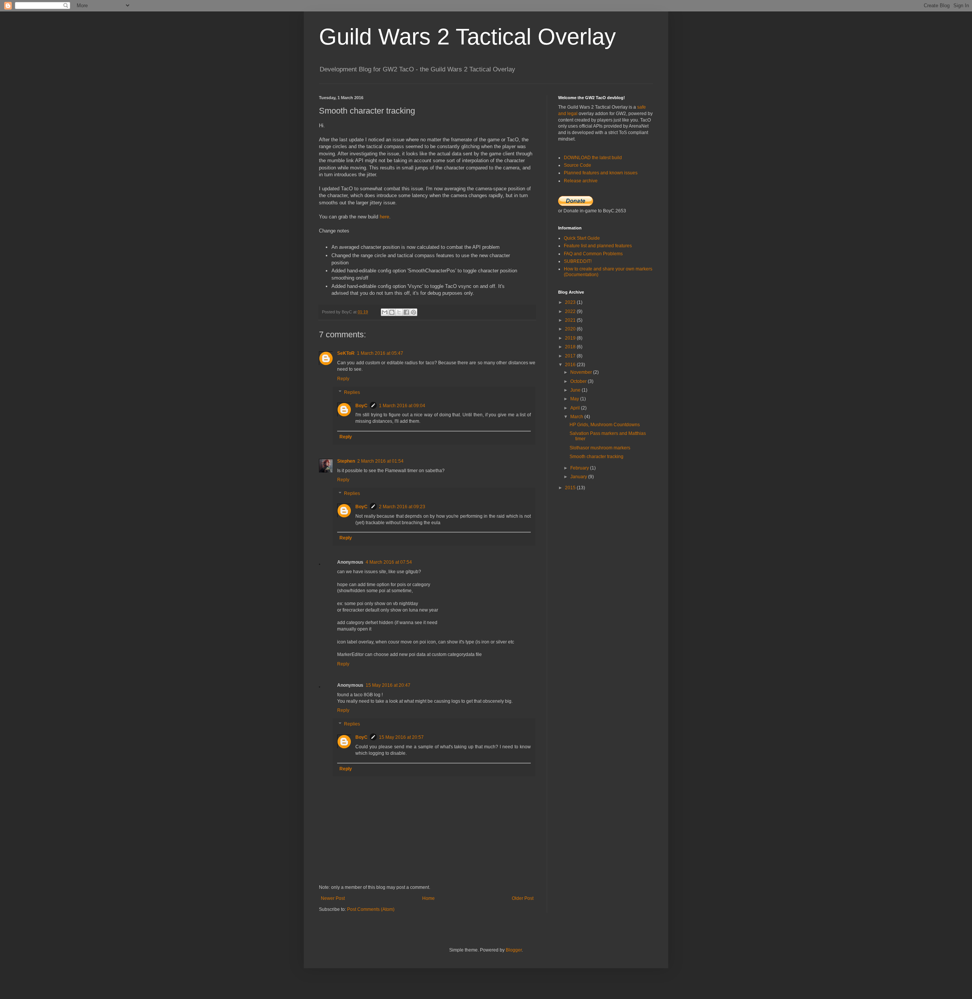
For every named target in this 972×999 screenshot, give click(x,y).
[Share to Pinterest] (413, 312)
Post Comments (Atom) (370, 909)
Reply (343, 378)
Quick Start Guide (582, 238)
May (575, 398)
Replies (352, 392)
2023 (571, 302)
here (384, 217)
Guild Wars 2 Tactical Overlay (467, 36)
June (576, 390)
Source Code (577, 165)
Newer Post (333, 898)
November (581, 372)
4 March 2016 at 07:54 (389, 562)
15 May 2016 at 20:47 (388, 685)
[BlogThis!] (392, 312)
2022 (571, 311)
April (575, 408)
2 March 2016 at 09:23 (402, 506)
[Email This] (384, 312)
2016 (571, 364)
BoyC (361, 405)
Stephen (346, 461)
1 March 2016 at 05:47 (380, 353)
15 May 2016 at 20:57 (401, 737)
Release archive (581, 180)
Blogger (514, 950)
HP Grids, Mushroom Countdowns (605, 424)
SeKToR (346, 353)
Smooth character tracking (596, 456)
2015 (571, 487)
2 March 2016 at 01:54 (380, 461)
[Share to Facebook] (406, 312)
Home (428, 898)
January (579, 476)
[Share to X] (399, 312)
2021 (571, 320)
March (577, 416)
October (579, 381)
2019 (571, 338)
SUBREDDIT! (578, 261)
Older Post (522, 898)
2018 (571, 346)
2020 (571, 329)
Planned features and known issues (600, 172)
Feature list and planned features (598, 245)
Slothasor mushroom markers (600, 447)
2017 (571, 356)
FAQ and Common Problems (593, 253)
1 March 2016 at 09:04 (402, 405)
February (580, 468)
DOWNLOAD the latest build (593, 157)
